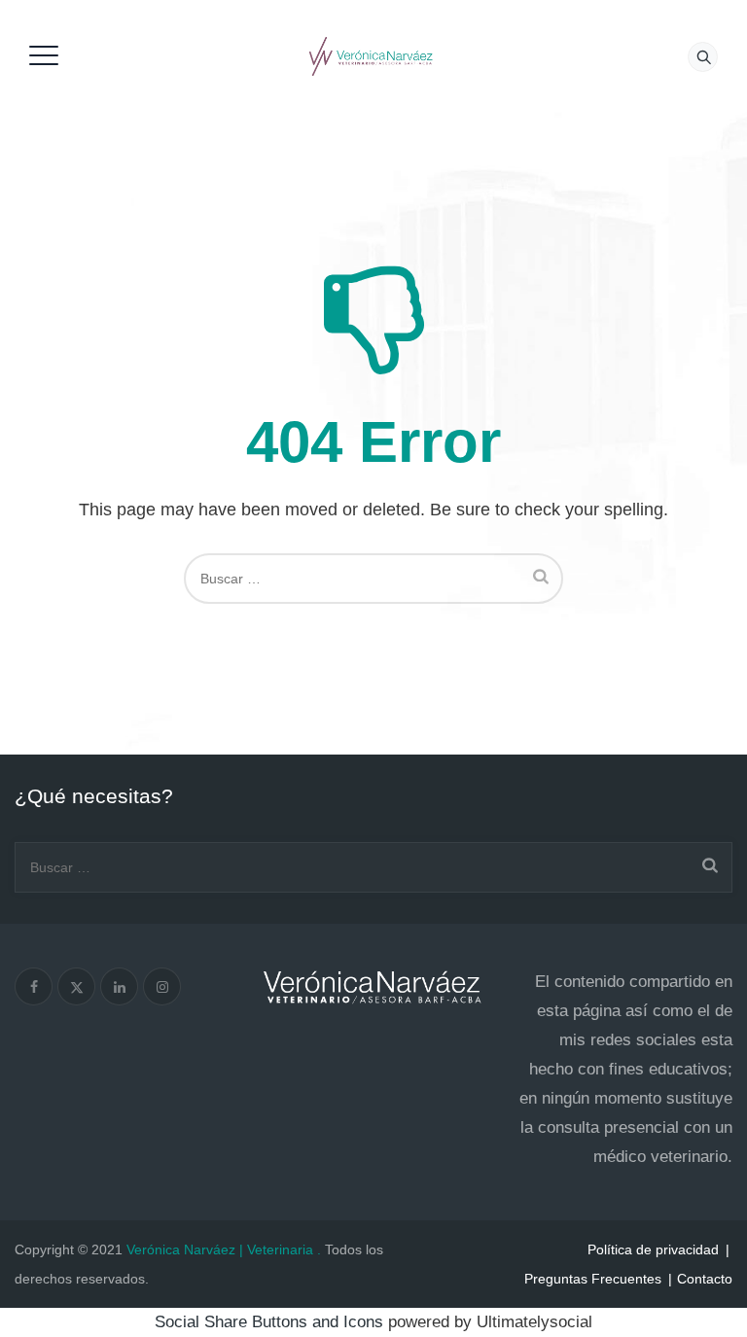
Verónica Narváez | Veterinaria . (223, 1249)
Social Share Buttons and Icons (269, 1322)
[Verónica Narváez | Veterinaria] (371, 56)
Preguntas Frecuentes (592, 1278)
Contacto (704, 1278)
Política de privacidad (653, 1249)
